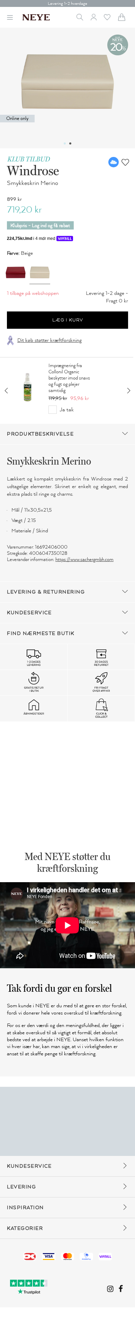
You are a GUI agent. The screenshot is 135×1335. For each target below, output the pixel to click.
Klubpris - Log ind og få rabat (40, 225)
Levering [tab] (21, 1187)
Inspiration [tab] (25, 1208)
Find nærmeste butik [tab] (40, 633)
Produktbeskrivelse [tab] (40, 434)
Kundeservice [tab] (29, 613)
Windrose (33, 170)
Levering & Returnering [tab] (46, 592)
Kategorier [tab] (25, 1228)
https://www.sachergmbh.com (84, 559)
